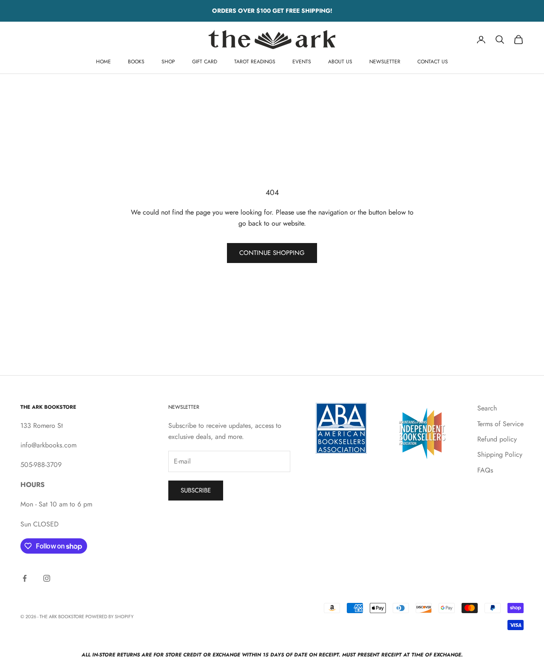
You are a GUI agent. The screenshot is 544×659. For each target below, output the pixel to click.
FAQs (485, 470)
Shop (168, 61)
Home (103, 61)
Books (136, 61)
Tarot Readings (254, 61)
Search (487, 408)
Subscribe (196, 490)
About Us (340, 61)
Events (301, 61)
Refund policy (497, 439)
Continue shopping (272, 252)
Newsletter (384, 61)
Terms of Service (500, 424)
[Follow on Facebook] (24, 578)
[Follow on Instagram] (46, 578)
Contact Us (432, 61)
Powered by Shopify (109, 616)
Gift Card (204, 61)
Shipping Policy (499, 454)
